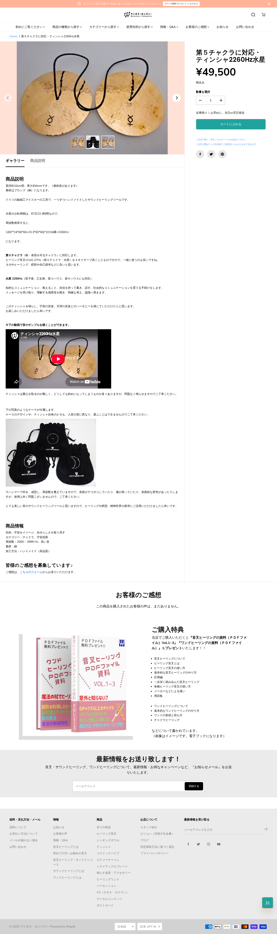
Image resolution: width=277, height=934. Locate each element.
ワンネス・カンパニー (35, 926)
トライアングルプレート (112, 866)
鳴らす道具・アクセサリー (114, 873)
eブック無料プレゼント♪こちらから (181, 3)
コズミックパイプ (108, 853)
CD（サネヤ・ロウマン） (113, 892)
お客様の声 (60, 834)
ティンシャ (104, 847)
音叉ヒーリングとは (66, 847)
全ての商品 (104, 827)
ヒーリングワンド (108, 879)
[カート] (263, 15)
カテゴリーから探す (103, 27)
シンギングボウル (108, 840)
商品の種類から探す (66, 27)
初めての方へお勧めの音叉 (70, 853)
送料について (17, 827)
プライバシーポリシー (154, 853)
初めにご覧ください (29, 27)
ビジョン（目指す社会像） (157, 834)
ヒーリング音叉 (106, 834)
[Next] (176, 98)
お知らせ (223, 27)
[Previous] (8, 98)
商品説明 (37, 160)
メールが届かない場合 (23, 840)
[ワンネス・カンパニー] (138, 14)
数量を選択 (203, 92)
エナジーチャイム (108, 860)
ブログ (144, 840)
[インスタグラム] (208, 844)
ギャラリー (15, 160)
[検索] (253, 15)
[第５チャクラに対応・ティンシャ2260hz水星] (92, 97)
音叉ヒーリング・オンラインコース (73, 862)
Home (13, 36)
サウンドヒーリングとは (68, 871)
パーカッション (106, 886)
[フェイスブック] (200, 154)
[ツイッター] (211, 154)
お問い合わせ (245, 27)
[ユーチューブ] (219, 844)
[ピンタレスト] (222, 154)
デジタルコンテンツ (109, 899)
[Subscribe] (266, 829)
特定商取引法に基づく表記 (157, 847)
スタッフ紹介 (148, 827)
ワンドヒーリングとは (67, 877)
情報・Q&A (168, 27)
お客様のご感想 (196, 27)
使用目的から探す (138, 27)
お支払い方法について (23, 834)
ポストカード (105, 905)
